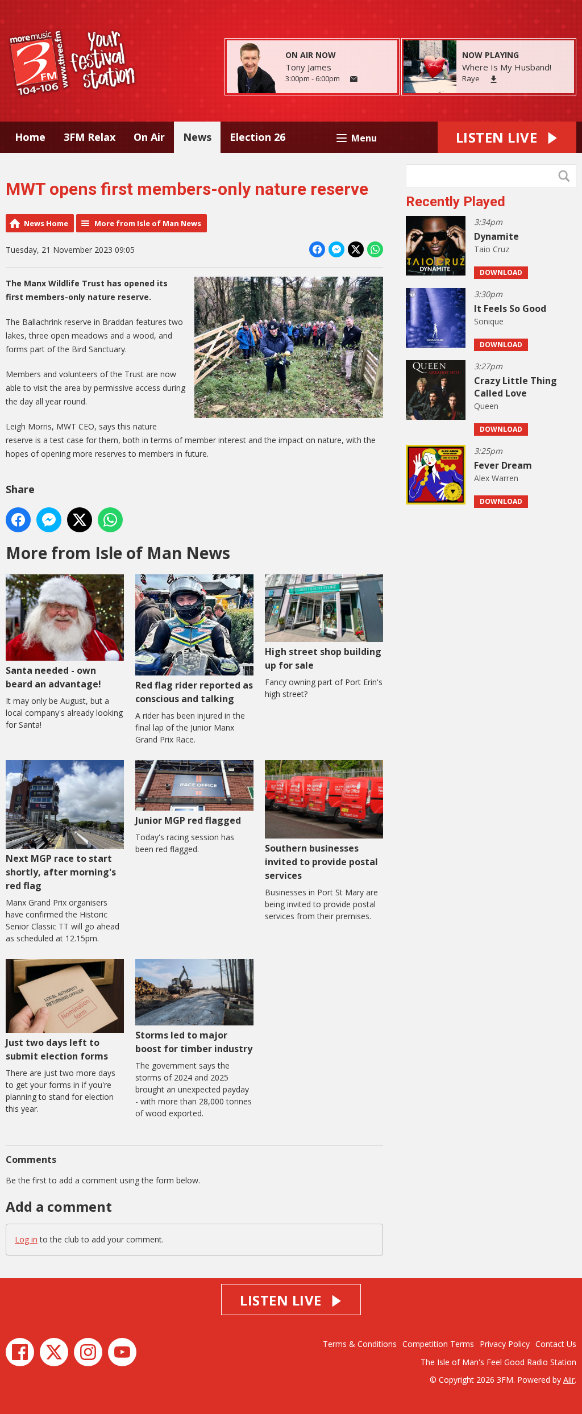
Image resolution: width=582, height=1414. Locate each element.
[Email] (353, 79)
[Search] (566, 176)
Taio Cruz (491, 249)
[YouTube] (122, 1352)
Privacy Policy (505, 1343)
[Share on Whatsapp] (375, 249)
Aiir (569, 1379)
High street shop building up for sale (323, 658)
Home (30, 137)
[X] (54, 1352)
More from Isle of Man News (147, 223)
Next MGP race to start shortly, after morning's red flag (61, 872)
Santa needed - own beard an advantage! (53, 677)
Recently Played (455, 202)
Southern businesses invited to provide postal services (321, 862)
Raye (471, 78)
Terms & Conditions (360, 1343)
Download (501, 272)
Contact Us (555, 1343)
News (197, 137)
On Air (149, 137)
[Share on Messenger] (336, 249)
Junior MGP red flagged (188, 820)
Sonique (489, 321)
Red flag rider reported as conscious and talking (194, 692)
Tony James (308, 67)
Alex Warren (496, 478)
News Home (46, 223)
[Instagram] (88, 1352)
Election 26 (257, 137)
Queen (486, 406)
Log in (26, 1239)
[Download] (493, 79)
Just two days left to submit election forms (57, 1049)
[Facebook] (20, 1352)
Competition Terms (438, 1343)
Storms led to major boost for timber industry (193, 1042)
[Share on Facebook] (317, 249)
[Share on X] (356, 249)
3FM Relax (89, 137)
